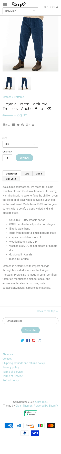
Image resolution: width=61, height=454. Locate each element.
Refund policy (11, 380)
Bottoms (19, 97)
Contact (7, 358)
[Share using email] (33, 124)
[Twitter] (22, 340)
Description (11, 173)
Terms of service (13, 371)
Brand (39, 173)
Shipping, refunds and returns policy (24, 363)
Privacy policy (11, 367)
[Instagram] (39, 340)
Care (27, 173)
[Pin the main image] (22, 124)
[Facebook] (28, 340)
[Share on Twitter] (18, 124)
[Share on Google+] (28, 124)
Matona (7, 97)
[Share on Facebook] (13, 124)
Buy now (24, 157)
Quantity (7, 151)
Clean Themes (24, 405)
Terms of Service (13, 376)
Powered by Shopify (46, 405)
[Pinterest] (33, 340)
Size (5, 138)
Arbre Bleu (41, 402)
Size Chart (11, 179)
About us (8, 354)
